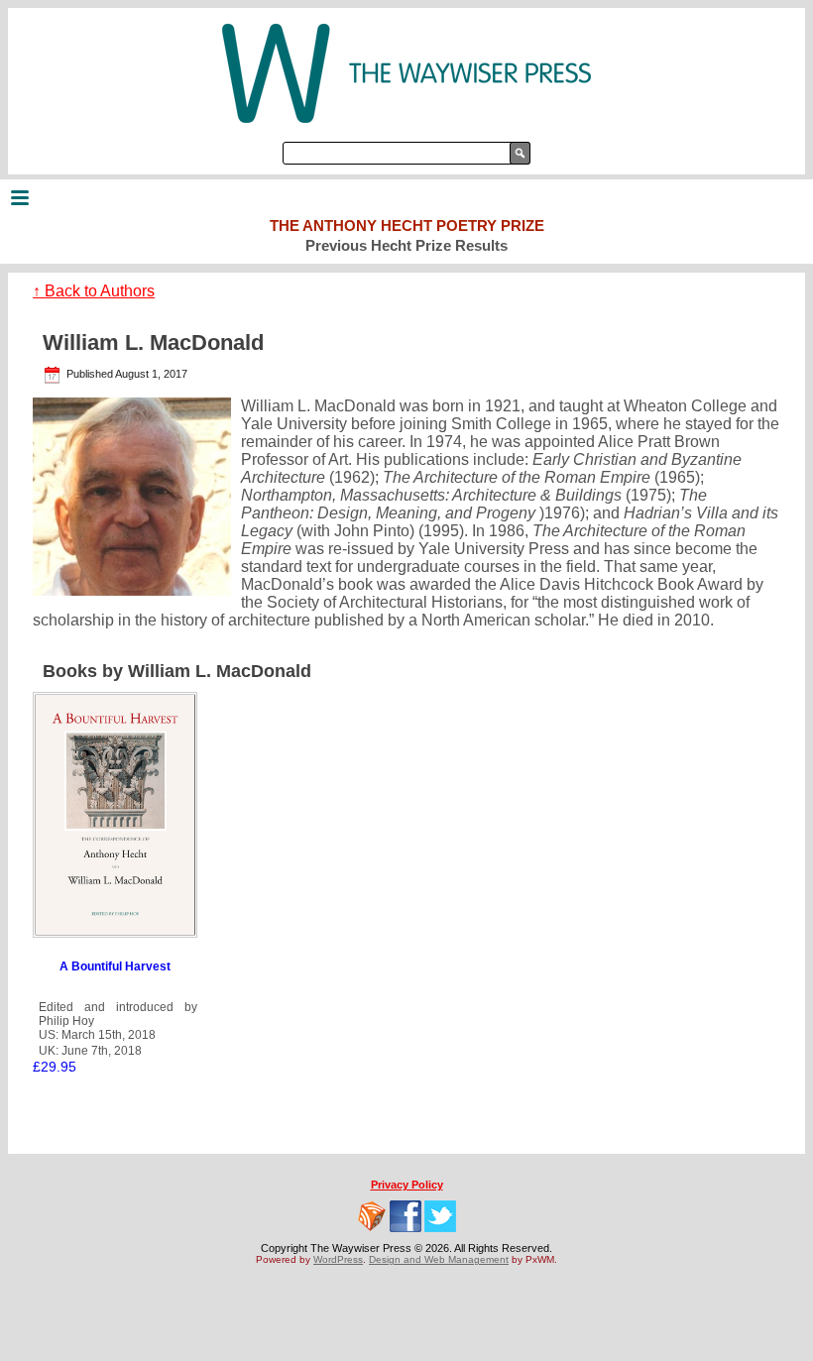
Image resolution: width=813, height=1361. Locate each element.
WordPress (338, 1259)
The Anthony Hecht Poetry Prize (407, 225)
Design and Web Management (439, 1259)
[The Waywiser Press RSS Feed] (372, 1216)
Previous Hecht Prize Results (406, 245)
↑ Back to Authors (94, 291)
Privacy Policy (407, 1185)
